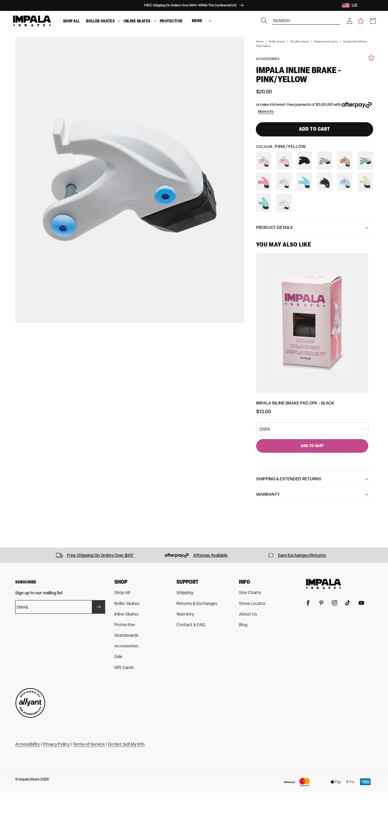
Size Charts (250, 592)
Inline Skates (137, 21)
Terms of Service (89, 744)
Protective (171, 21)
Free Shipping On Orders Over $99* (100, 555)
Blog (243, 624)
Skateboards (126, 635)
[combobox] (306, 18)
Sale (118, 656)
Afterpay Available (210, 555)
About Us (248, 614)
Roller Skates (100, 21)
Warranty (185, 614)
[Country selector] (362, 5)
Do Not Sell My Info (126, 744)
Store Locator (252, 603)
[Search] (264, 20)
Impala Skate (29, 779)
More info (266, 111)
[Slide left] (6, 555)
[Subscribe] (98, 607)
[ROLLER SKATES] (119, 21)
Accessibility (27, 744)
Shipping (184, 592)
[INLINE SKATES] (155, 21)
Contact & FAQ (190, 624)
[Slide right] (381, 555)
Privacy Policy (56, 744)
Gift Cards (124, 667)
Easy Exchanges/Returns (302, 555)
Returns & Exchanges (196, 603)
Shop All (71, 21)
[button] (349, 21)
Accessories (126, 646)
